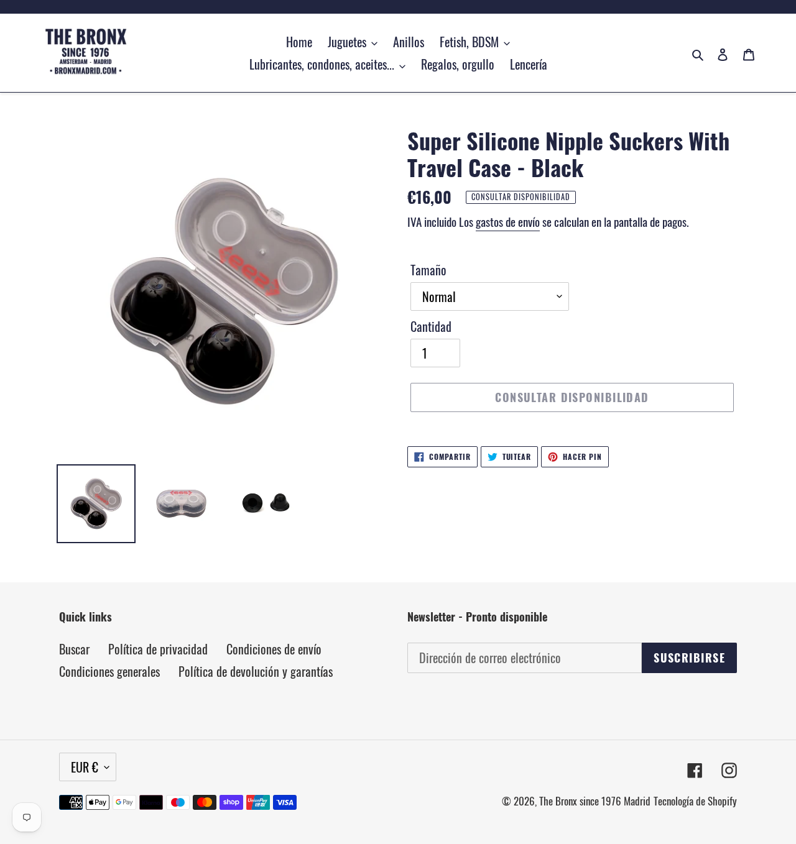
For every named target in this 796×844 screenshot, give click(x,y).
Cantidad (430, 326)
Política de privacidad (158, 649)
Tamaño (428, 269)
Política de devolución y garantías (255, 671)
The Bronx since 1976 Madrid (594, 801)
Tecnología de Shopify (695, 801)
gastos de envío (508, 221)
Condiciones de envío (274, 649)
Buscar (74, 649)
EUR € (84, 767)
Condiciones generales (109, 671)
